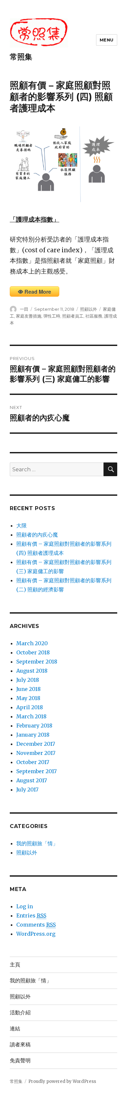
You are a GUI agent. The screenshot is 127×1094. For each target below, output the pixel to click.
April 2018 (29, 707)
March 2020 (32, 643)
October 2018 (33, 652)
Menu (107, 39)
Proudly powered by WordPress (62, 1081)
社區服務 (93, 316)
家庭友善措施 (28, 316)
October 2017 (32, 762)
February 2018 (34, 725)
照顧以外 (88, 309)
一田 (24, 309)
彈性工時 (51, 316)
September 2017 (36, 771)
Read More (37, 291)
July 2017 (27, 789)
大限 (21, 525)
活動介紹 (20, 1012)
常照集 (21, 56)
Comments (36, 924)
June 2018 (28, 689)
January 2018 (32, 734)
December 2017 (35, 744)
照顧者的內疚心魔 (37, 534)
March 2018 (31, 716)
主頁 (15, 964)
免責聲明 (20, 1060)
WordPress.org (35, 933)
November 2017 (35, 753)
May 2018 (28, 698)
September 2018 (36, 661)
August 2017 (31, 780)
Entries (31, 915)
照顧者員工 (72, 316)
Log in (24, 906)
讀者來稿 (20, 1044)
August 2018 (32, 670)
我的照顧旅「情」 (37, 843)
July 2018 (27, 680)
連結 (15, 1028)
